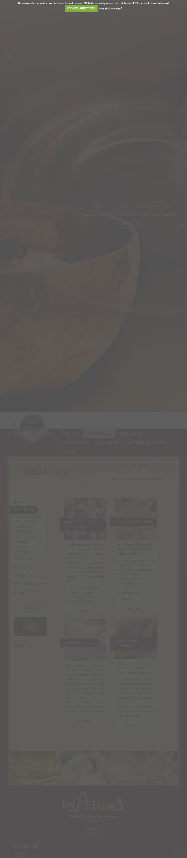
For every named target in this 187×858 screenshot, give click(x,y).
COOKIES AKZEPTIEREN (81, 8)
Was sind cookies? (110, 8)
